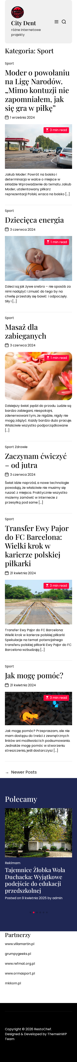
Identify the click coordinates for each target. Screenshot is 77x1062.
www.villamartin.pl (19, 944)
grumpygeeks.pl (18, 953)
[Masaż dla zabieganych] (38, 376)
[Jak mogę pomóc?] (38, 708)
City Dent (23, 23)
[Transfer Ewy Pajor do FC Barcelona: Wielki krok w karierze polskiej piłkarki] (38, 602)
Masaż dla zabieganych (25, 331)
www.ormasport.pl (20, 973)
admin (57, 898)
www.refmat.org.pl (20, 963)
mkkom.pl (13, 983)
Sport (9, 63)
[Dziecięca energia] (38, 258)
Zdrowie (21, 447)
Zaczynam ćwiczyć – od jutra (36, 460)
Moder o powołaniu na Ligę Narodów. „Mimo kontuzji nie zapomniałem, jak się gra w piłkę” (37, 90)
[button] (30, 912)
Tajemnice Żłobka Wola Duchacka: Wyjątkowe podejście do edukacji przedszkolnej (35, 880)
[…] (67, 194)
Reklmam (12, 863)
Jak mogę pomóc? (34, 675)
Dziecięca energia (34, 220)
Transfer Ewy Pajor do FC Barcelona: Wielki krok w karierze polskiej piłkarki (37, 545)
